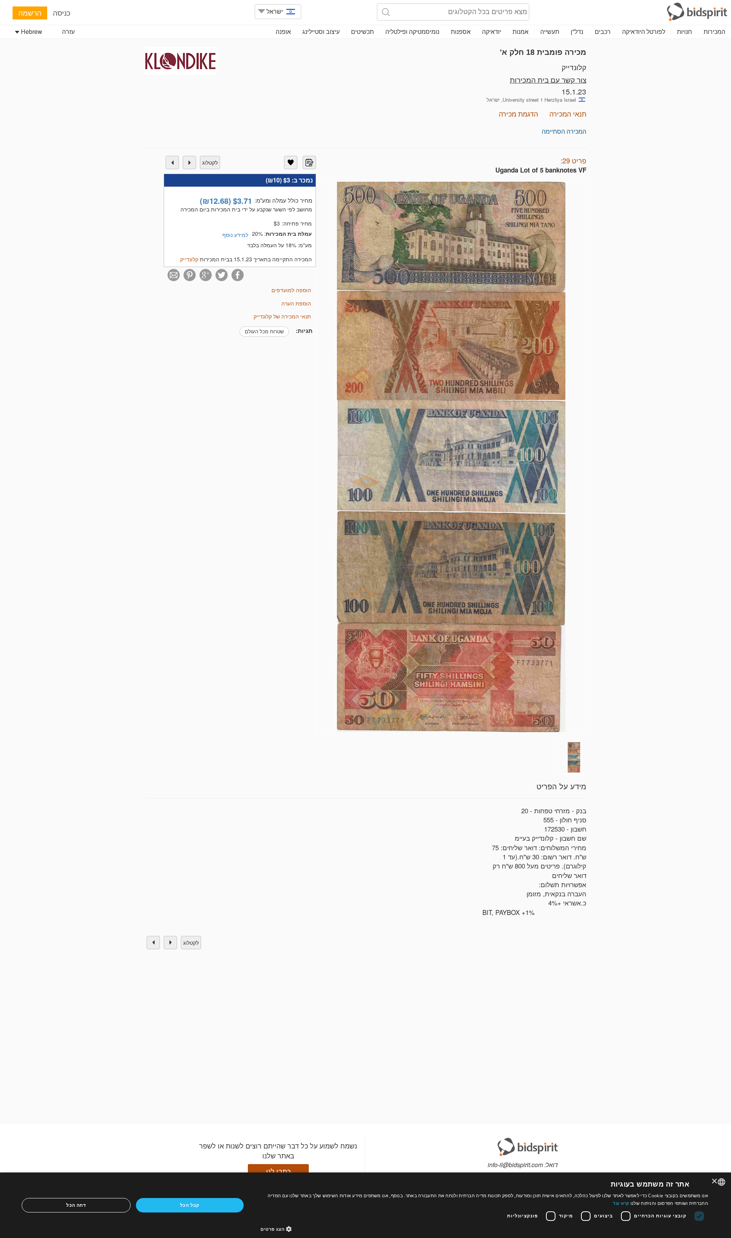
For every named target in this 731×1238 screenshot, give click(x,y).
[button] (484, 1228)
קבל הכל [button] (190, 1205)
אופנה (283, 31)
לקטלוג (210, 162)
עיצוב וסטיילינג (321, 31)
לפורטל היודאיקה (643, 31)
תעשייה (549, 31)
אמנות (520, 31)
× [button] (715, 1181)
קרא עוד (621, 1203)
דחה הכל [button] (76, 1205)
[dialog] (365, 1205)
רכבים (603, 31)
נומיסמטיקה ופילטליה (412, 31)
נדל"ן (577, 31)
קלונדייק (574, 67)
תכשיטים (362, 31)
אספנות (461, 31)
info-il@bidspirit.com (515, 1164)
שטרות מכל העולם (264, 331)
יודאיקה (491, 31)
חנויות (684, 31)
